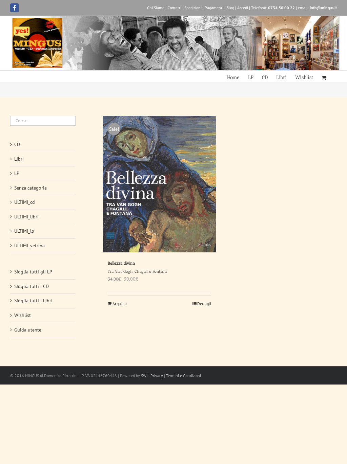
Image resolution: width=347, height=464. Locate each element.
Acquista (120, 303)
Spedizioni (193, 7)
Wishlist (22, 315)
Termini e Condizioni (183, 375)
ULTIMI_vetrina (29, 246)
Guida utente (27, 330)
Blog (230, 7)
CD (17, 144)
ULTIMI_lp (24, 231)
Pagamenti (214, 7)
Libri (19, 159)
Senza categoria (30, 188)
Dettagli (204, 303)
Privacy (156, 375)
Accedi (242, 7)
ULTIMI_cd (24, 202)
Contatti (174, 7)
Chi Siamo (155, 7)
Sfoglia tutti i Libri (33, 301)
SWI (144, 375)
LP (16, 173)
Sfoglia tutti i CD (31, 286)
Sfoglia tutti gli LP (33, 272)
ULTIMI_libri (26, 217)
